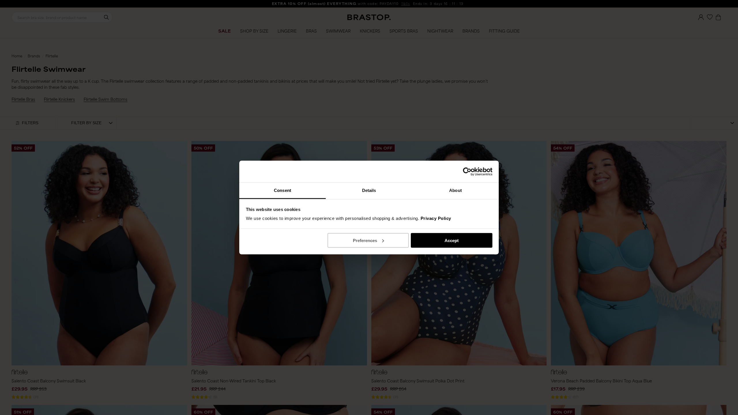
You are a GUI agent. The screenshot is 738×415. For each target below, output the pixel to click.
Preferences (365, 240)
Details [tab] (369, 190)
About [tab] (455, 190)
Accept (452, 240)
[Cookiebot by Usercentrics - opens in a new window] (467, 171)
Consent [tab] (282, 190)
